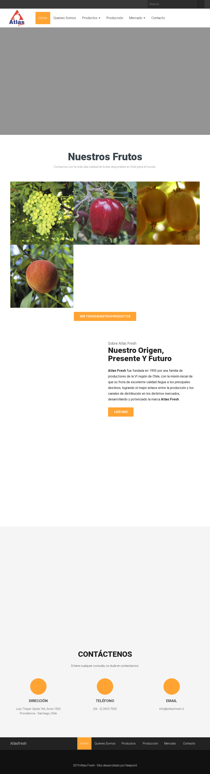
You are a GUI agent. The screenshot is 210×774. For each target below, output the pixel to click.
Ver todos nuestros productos (105, 316)
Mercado (136, 18)
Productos (90, 18)
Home (43, 18)
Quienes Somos (64, 18)
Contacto (158, 18)
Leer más (121, 412)
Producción (114, 18)
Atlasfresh (18, 743)
